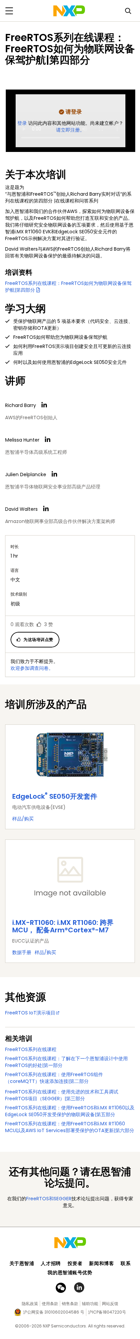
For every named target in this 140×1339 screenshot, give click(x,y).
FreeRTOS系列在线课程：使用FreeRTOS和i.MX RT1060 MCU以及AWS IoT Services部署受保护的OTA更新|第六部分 (69, 1127)
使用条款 (50, 1303)
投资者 (75, 1263)
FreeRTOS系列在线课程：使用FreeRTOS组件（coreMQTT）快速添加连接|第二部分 (54, 1078)
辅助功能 (90, 1303)
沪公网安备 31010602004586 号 (53, 1312)
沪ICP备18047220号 (107, 1312)
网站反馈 (110, 1303)
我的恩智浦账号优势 (70, 1272)
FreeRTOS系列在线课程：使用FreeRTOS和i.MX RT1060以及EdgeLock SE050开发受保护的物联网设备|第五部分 (70, 1111)
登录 (22, 123)
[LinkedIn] (44, 405)
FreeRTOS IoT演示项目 (30, 1012)
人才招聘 (50, 1263)
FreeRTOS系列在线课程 (30, 1049)
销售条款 (70, 1303)
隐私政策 (30, 1303)
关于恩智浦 (22, 1263)
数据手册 (21, 952)
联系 (125, 1263)
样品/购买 (23, 818)
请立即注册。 (70, 130)
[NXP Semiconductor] (69, 10)
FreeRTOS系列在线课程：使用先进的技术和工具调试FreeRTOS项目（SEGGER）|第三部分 (61, 1095)
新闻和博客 (101, 1263)
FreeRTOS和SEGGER (48, 1198)
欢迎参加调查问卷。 (32, 668)
